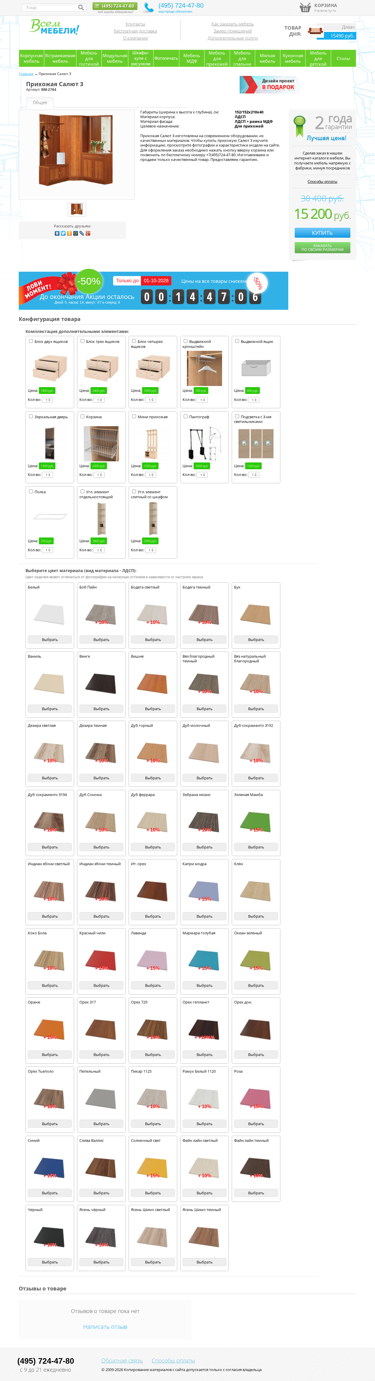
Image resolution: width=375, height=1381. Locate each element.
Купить (322, 232)
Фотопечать (166, 58)
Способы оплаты (322, 181)
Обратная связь (122, 1360)
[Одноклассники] (70, 233)
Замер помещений (233, 31)
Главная (26, 73)
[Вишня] (153, 684)
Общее (40, 102)
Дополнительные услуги (233, 38)
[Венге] (101, 684)
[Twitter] (63, 233)
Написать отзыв (105, 1326)
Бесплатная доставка (135, 31)
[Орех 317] (101, 1029)
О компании (135, 38)
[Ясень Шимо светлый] (153, 1237)
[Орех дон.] (256, 1029)
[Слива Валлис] (101, 1168)
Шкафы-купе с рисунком (140, 58)
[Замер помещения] (272, 92)
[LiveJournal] (82, 233)
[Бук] (256, 614)
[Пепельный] (101, 1099)
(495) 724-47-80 (117, 6)
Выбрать (50, 639)
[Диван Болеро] (315, 36)
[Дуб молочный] (204, 753)
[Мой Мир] (76, 233)
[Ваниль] (50, 684)
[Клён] (256, 891)
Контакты (135, 24)
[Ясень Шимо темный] (204, 1237)
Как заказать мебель (233, 24)
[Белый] (50, 614)
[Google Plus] (88, 233)
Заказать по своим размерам (322, 247)
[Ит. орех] (153, 891)
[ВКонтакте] (57, 233)
